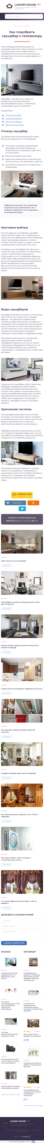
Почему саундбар (13, 115)
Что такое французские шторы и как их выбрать (19, 902)
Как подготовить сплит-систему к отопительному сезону (16, 859)
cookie (27, 1141)
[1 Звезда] (7, 521)
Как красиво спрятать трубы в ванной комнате (18, 731)
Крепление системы (14, 125)
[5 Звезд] (14, 521)
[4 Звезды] (12, 521)
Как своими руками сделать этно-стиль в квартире (19, 815)
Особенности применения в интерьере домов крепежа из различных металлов (33, 1007)
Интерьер (4, 557)
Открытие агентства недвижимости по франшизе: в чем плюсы (9, 975)
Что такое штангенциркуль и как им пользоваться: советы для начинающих (10, 1005)
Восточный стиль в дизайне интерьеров (32, 1035)
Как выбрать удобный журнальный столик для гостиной (20, 603)
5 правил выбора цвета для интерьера (18, 773)
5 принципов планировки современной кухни (22, 689)
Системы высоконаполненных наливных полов (9, 1034)
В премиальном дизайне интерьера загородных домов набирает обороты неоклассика (32, 976)
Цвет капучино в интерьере (13, 561)
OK (33, 1141)
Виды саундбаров (13, 122)
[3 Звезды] (10, 521)
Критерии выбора (13, 119)
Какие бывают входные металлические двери (10, 1087)
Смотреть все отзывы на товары (10, 1094)
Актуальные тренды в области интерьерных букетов (32, 1065)
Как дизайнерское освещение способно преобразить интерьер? (32, 1092)
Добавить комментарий (14, 943)
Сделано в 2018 (17, 1136)
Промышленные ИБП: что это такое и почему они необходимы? (10, 1061)
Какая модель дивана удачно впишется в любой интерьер (20, 646)
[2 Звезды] (9, 521)
